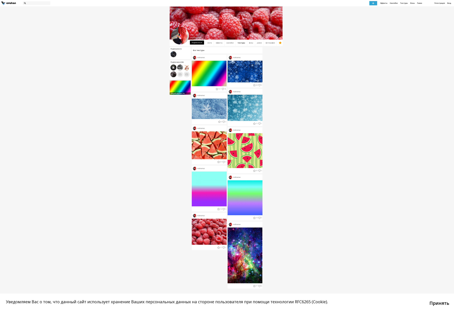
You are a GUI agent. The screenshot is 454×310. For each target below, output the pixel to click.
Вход (449, 3)
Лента (209, 43)
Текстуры (404, 3)
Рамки (419, 3)
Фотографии (270, 43)
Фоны (412, 3)
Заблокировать (178, 9)
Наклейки (394, 3)
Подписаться (197, 42)
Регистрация (439, 3)
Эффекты (383, 3)
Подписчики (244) (177, 62)
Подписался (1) (176, 49)
